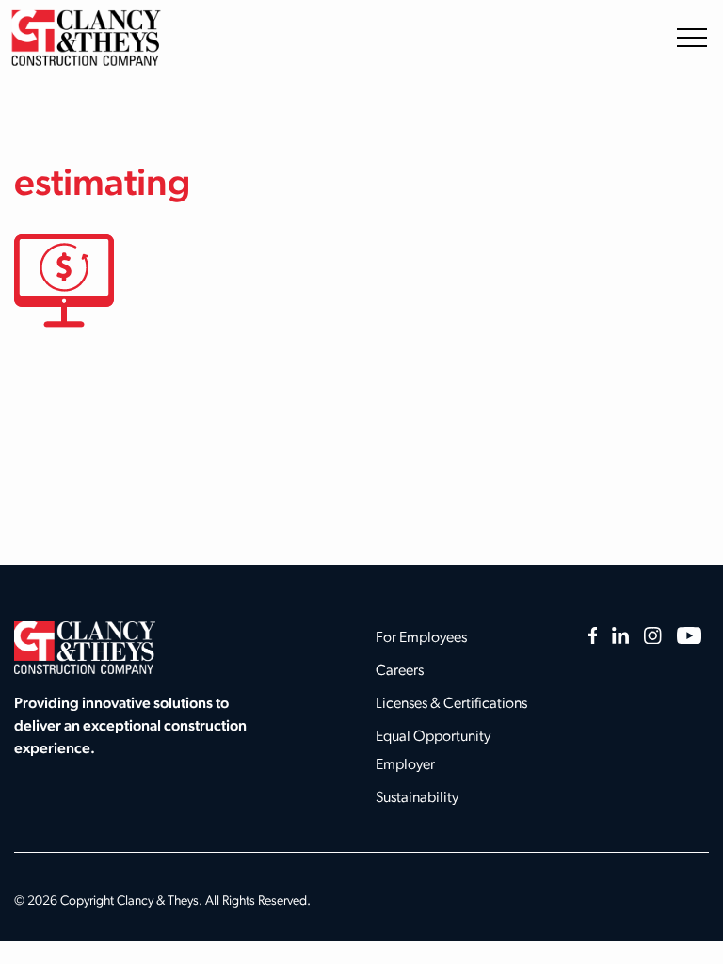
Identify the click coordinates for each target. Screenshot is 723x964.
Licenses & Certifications (451, 704)
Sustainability (417, 798)
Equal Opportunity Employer (433, 751)
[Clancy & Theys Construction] (85, 37)
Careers (400, 671)
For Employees (421, 638)
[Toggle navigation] (691, 37)
